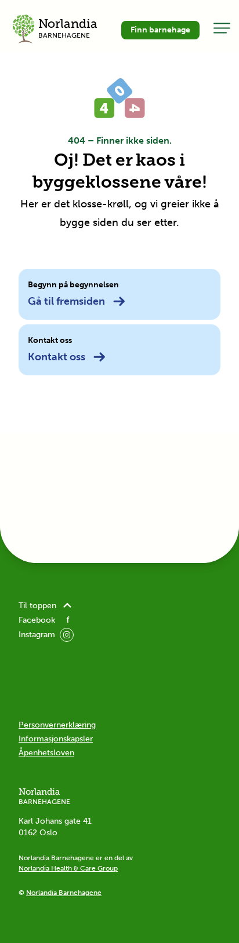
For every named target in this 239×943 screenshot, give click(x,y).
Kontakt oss (56, 356)
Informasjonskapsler (56, 739)
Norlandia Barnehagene (64, 893)
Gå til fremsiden (66, 301)
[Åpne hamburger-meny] (221, 27)
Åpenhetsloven (46, 753)
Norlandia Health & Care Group (68, 868)
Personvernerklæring (57, 725)
